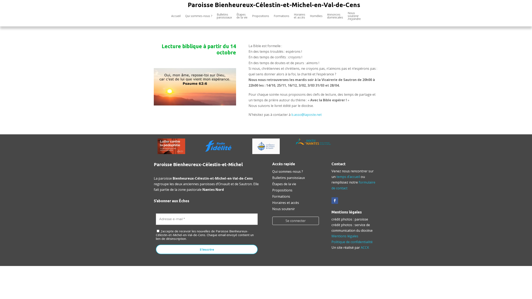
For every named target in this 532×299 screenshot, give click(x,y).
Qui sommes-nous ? (198, 16)
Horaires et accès (299, 15)
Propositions (260, 16)
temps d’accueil (348, 176)
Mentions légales (344, 236)
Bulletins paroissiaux (288, 177)
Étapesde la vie (242, 15)
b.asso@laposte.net (306, 114)
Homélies (316, 16)
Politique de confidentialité (352, 242)
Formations (281, 16)
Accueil (176, 16)
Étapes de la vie (284, 183)
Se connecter (296, 220)
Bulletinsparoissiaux (224, 15)
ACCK (365, 247)
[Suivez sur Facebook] (334, 200)
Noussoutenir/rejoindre (354, 16)
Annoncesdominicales (335, 15)
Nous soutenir (283, 208)
